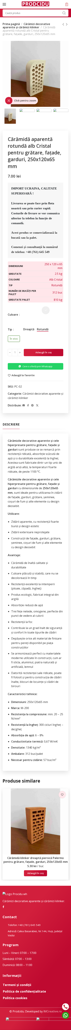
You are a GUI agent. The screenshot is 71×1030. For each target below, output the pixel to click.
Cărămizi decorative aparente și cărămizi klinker (26, 25)
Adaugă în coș (44, 352)
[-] (10, 352)
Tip (10, 329)
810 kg (58, 300)
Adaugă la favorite (23, 375)
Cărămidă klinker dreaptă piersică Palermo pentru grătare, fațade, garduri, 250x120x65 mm (35, 860)
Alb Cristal (55, 279)
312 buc (57, 292)
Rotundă (56, 285)
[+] (20, 352)
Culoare (13, 314)
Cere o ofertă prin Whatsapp (37, 366)
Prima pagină (11, 24)
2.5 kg (58, 274)
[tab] (11, 424)
